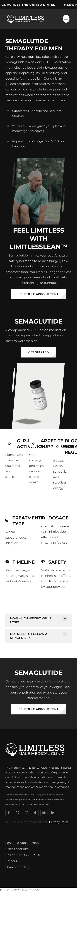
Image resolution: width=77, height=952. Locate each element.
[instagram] (26, 812)
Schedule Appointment (22, 843)
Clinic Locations (16, 849)
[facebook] (8, 812)
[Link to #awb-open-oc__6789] (66, 19)
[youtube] (43, 812)
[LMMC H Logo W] (34, 744)
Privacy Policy (59, 822)
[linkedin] (52, 812)
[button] (38, 620)
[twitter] (17, 812)
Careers (11, 861)
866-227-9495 (33, 855)
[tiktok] (35, 812)
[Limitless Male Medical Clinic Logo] (26, 14)
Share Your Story (17, 867)
